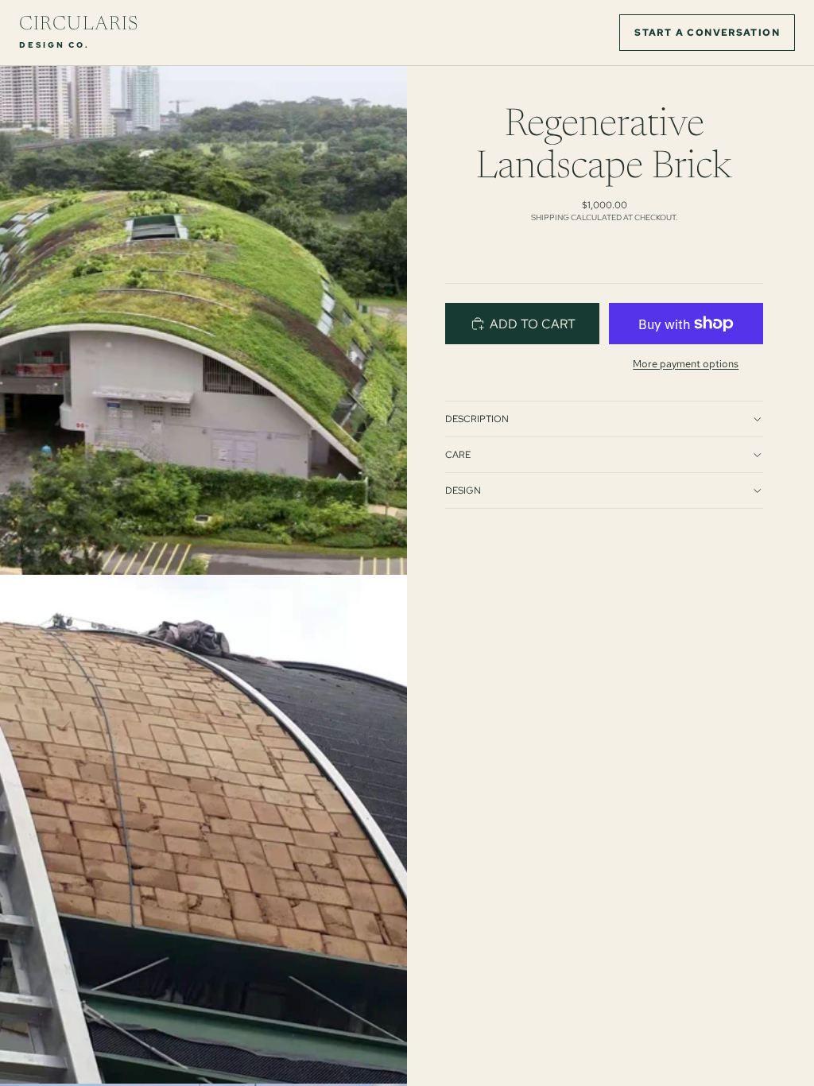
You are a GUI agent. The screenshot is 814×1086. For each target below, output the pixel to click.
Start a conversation (707, 32)
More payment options (685, 363)
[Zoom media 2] (203, 829)
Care (458, 454)
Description (477, 419)
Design (463, 490)
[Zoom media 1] (203, 320)
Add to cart (533, 324)
